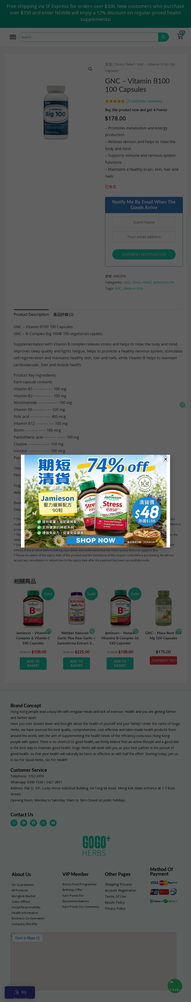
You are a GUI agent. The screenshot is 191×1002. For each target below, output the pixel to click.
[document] (95, 501)
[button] (166, 459)
